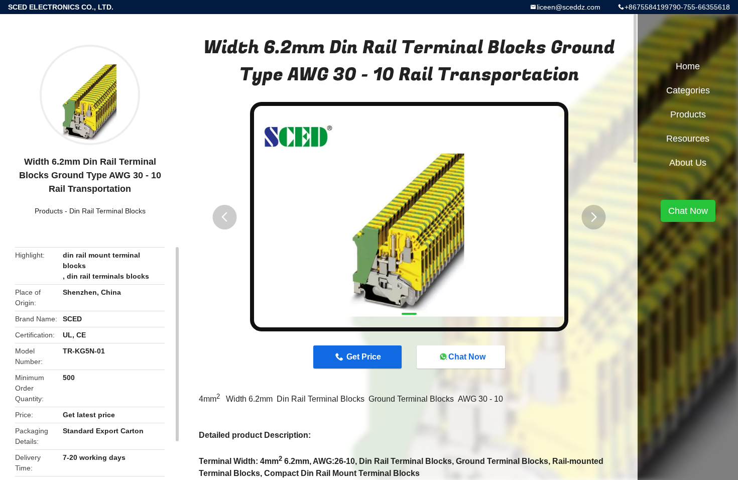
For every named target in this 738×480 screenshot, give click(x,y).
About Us (687, 163)
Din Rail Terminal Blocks (107, 211)
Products (49, 211)
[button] (224, 217)
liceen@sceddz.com (568, 7)
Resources (687, 139)
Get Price (363, 356)
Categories (688, 90)
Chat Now (466, 356)
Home (688, 66)
